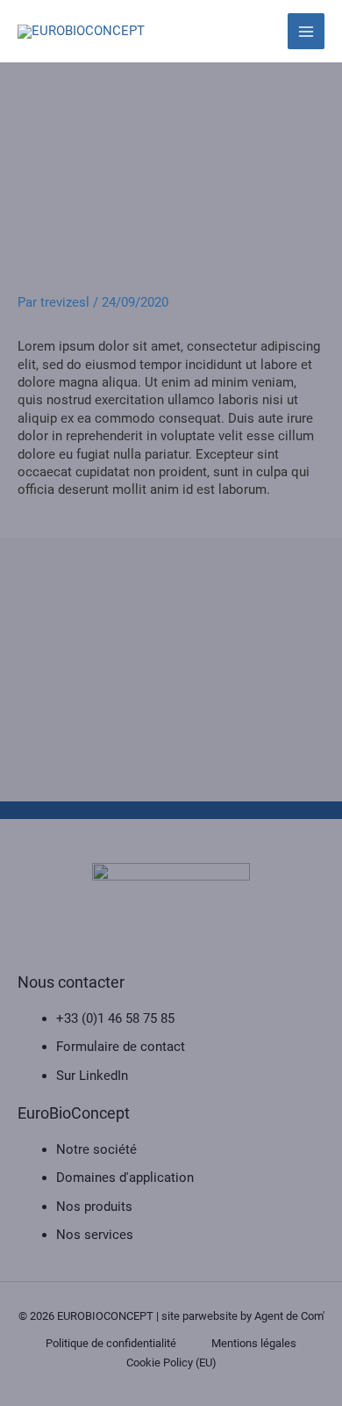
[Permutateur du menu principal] (306, 31)
